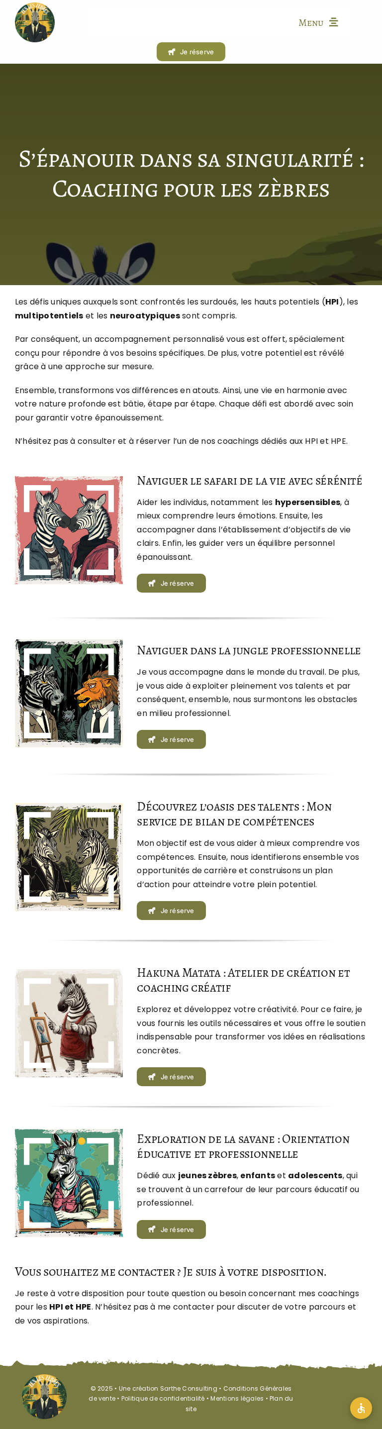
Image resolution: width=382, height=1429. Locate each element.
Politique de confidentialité (163, 1398)
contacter (193, 1307)
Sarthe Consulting (188, 1388)
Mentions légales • (240, 1398)
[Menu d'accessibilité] (361, 1408)
